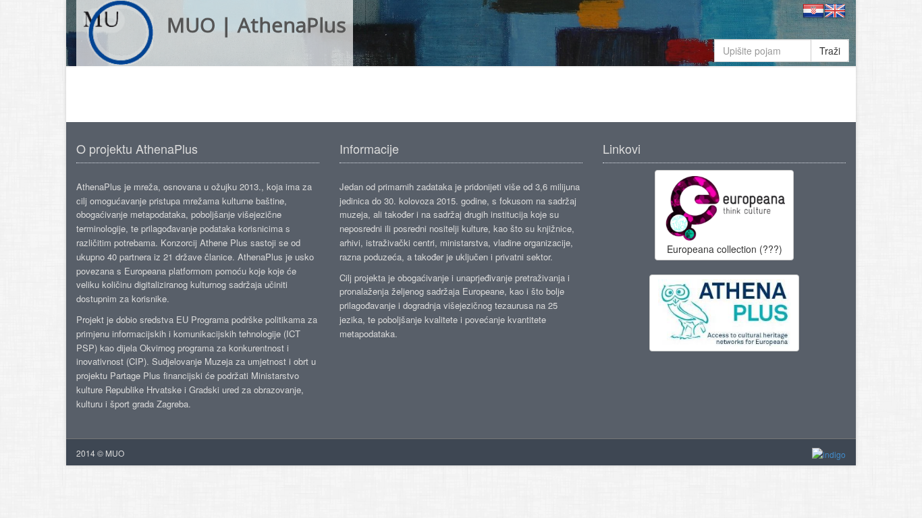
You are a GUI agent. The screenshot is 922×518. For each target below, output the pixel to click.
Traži (829, 50)
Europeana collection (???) (724, 249)
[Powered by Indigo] (829, 454)
